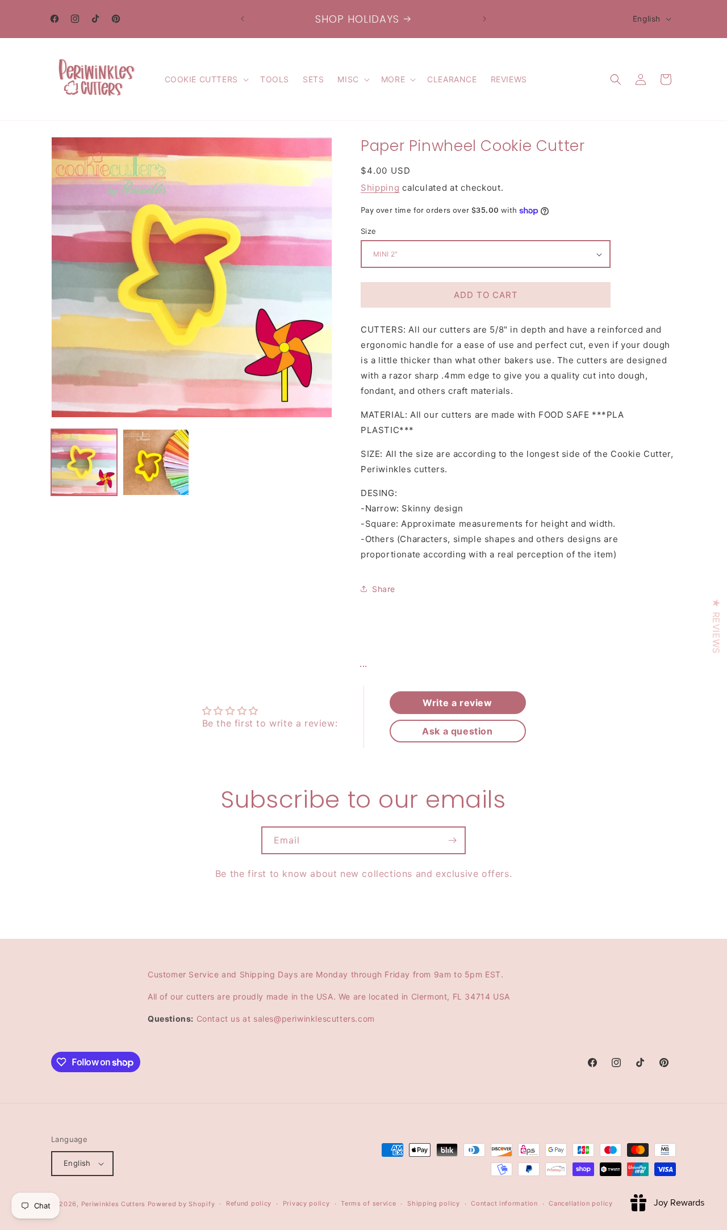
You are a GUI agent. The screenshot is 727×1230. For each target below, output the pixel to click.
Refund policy (248, 1204)
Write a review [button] (457, 702)
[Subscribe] (452, 840)
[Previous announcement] (242, 19)
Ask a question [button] (457, 731)
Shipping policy (433, 1204)
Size (369, 231)
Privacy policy (306, 1204)
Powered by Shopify (181, 1204)
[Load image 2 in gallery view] (156, 462)
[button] (205, 79)
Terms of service (368, 1204)
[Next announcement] (484, 19)
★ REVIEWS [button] (716, 625)
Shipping (380, 187)
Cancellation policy (580, 1204)
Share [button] (383, 589)
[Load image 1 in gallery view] (84, 462)
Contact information (504, 1204)
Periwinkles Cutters (113, 1204)
